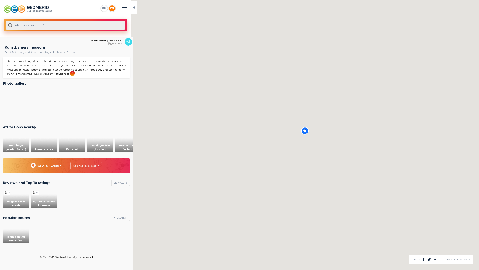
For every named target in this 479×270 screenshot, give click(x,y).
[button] (305, 131)
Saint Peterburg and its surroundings (28, 52)
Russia (71, 52)
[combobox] (65, 25)
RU (104, 8)
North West (59, 52)
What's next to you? (457, 260)
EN (112, 8)
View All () (120, 183)
